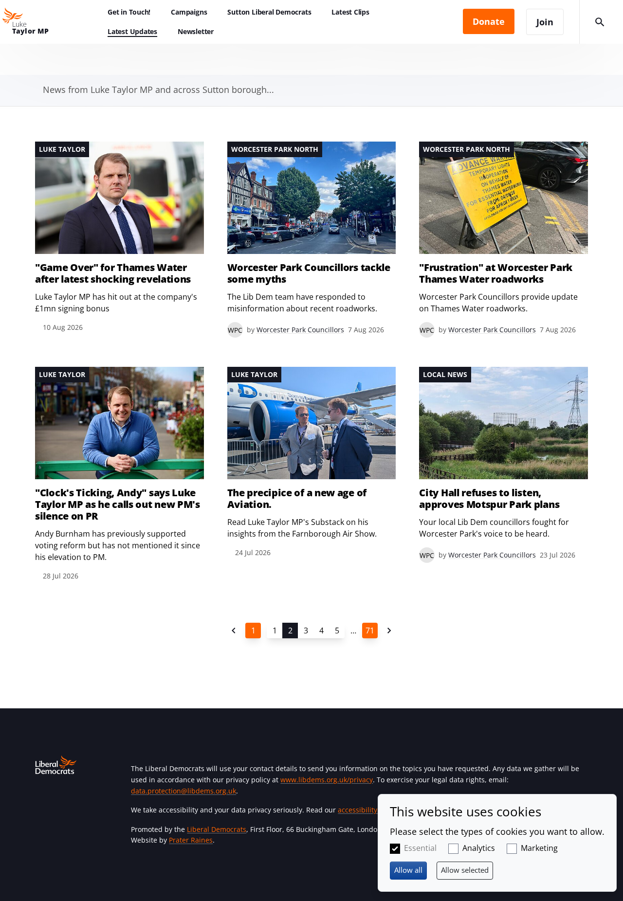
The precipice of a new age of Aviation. (296, 498)
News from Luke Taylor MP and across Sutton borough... (158, 89)
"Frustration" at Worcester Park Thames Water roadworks (495, 273)
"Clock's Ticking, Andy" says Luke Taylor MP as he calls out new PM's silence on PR (117, 504)
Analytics (478, 848)
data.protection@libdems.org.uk (183, 790)
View (119, 237)
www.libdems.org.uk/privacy (326, 779)
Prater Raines (191, 840)
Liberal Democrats (216, 829)
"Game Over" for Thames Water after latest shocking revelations (113, 273)
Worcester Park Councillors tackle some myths (308, 273)
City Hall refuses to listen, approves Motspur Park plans (489, 498)
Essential (420, 848)
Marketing (539, 848)
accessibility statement (375, 809)
